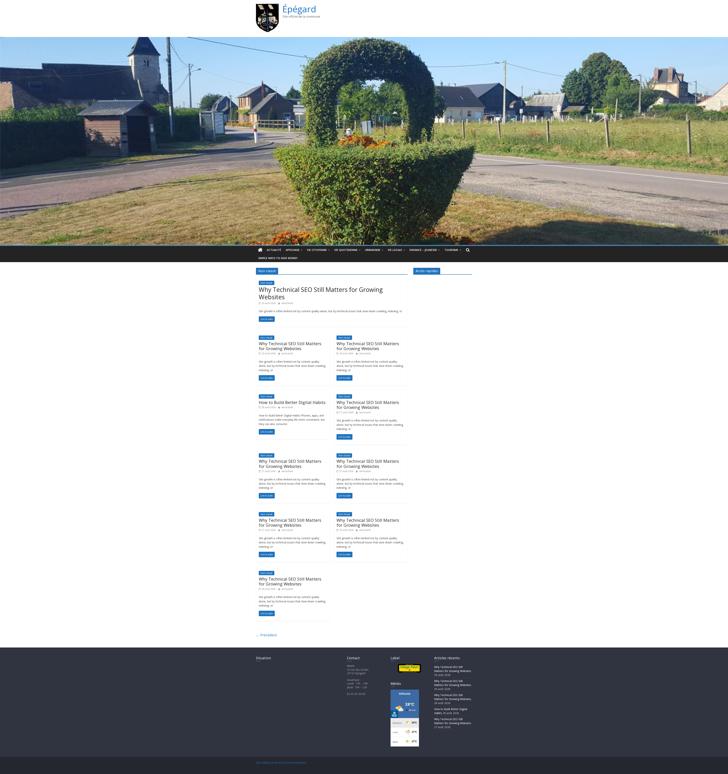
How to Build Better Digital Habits (292, 402)
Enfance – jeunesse (423, 250)
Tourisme (451, 250)
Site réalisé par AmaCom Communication (281, 762)
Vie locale (395, 250)
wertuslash (287, 303)
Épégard (299, 9)
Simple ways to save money (278, 258)
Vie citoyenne (317, 250)
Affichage (293, 250)
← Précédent (266, 635)
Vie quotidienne (346, 250)
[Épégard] (364, 39)
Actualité (274, 250)
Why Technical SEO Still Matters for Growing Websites (321, 293)
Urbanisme (372, 250)
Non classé (266, 282)
